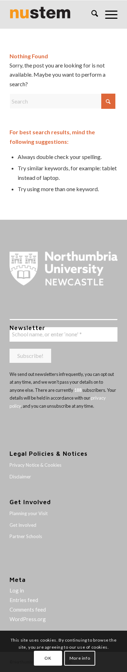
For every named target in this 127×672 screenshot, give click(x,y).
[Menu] (107, 14)
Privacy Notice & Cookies (35, 465)
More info (79, 658)
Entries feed (24, 600)
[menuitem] (91, 14)
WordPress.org (28, 619)
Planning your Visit (29, 513)
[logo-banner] (53, 14)
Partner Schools (26, 536)
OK (47, 658)
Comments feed (28, 609)
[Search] (91, 14)
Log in (17, 590)
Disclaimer (20, 476)
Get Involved (23, 525)
